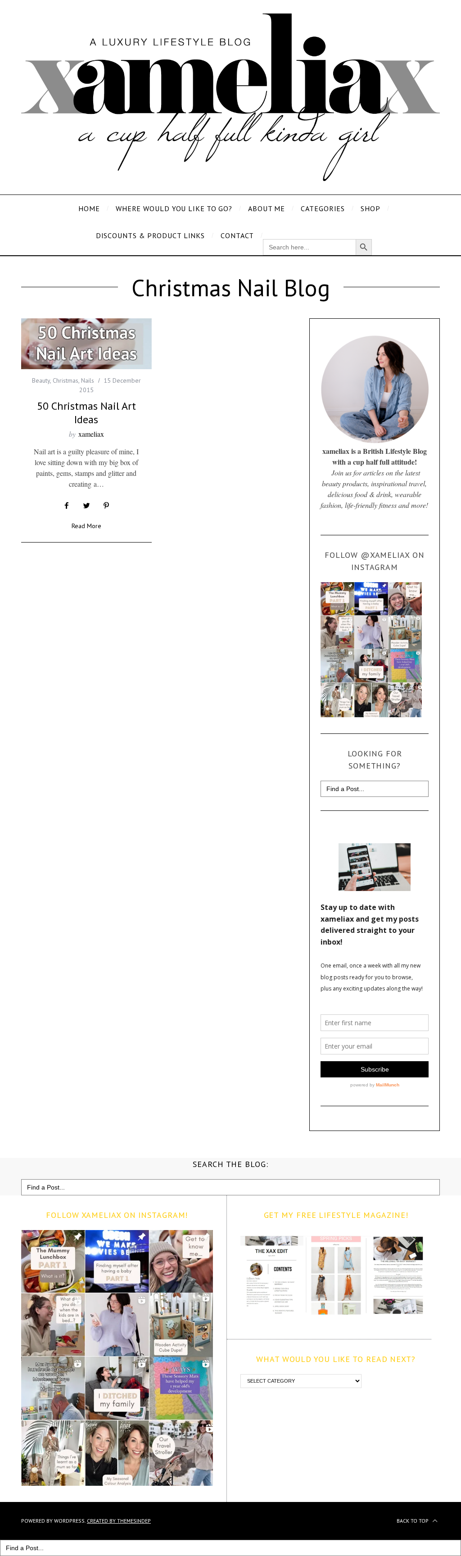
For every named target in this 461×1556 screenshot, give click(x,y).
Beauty (41, 380)
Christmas (65, 380)
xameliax (91, 434)
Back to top (413, 1520)
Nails (87, 380)
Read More (86, 526)
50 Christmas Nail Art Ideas (86, 412)
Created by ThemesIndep (119, 1520)
